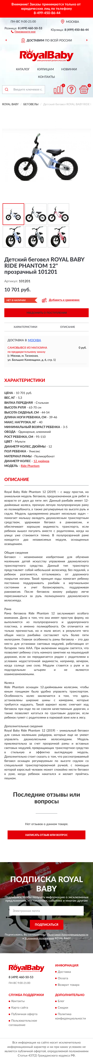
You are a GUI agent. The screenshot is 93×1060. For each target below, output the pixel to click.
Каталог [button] (23, 69)
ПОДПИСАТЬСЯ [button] (46, 924)
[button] (23, 31)
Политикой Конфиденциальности (67, 934)
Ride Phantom (30, 466)
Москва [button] (34, 340)
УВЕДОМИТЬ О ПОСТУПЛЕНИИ (46, 313)
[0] (83, 89)
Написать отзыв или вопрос (46, 835)
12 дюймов (41, 461)
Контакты (46, 77)
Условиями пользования (39, 938)
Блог (61, 1001)
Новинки (69, 69)
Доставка (64, 971)
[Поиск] (6, 89)
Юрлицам (45, 69)
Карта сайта (19, 1007)
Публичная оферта (24, 1014)
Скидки (63, 1007)
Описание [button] (67, 327)
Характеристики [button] (25, 327)
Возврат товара (68, 984)
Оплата (63, 978)
